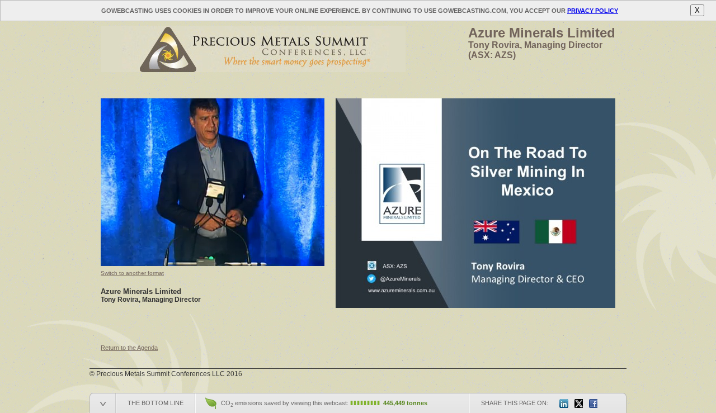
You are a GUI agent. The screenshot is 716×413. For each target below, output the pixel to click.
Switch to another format (132, 273)
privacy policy (592, 10)
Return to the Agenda (129, 347)
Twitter (578, 403)
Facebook (592, 403)
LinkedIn (563, 403)
